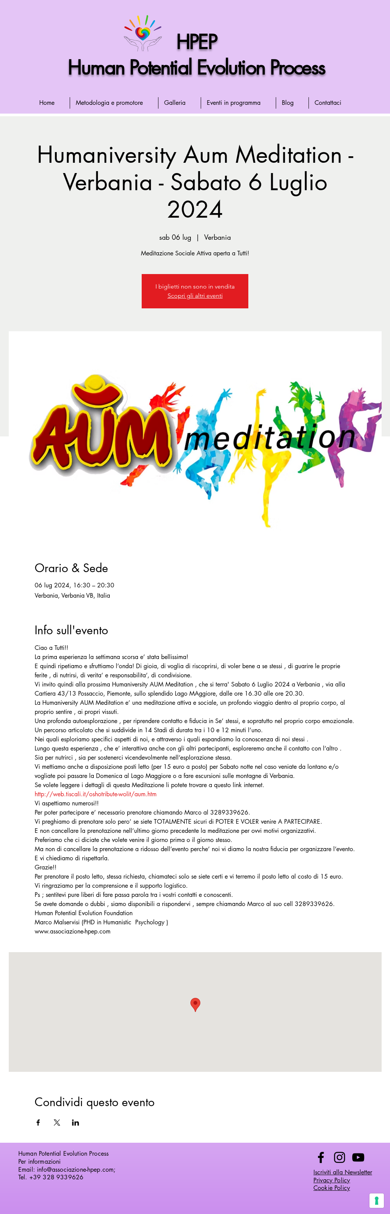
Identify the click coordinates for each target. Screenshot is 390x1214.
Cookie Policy (331, 1188)
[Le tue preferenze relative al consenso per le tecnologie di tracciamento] (376, 1200)
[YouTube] (358, 1157)
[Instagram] (339, 1157)
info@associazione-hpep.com (75, 1170)
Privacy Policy (331, 1180)
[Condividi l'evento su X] (57, 1122)
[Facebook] (320, 1157)
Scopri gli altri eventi (195, 295)
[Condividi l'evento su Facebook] (38, 1122)
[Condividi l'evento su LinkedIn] (75, 1122)
